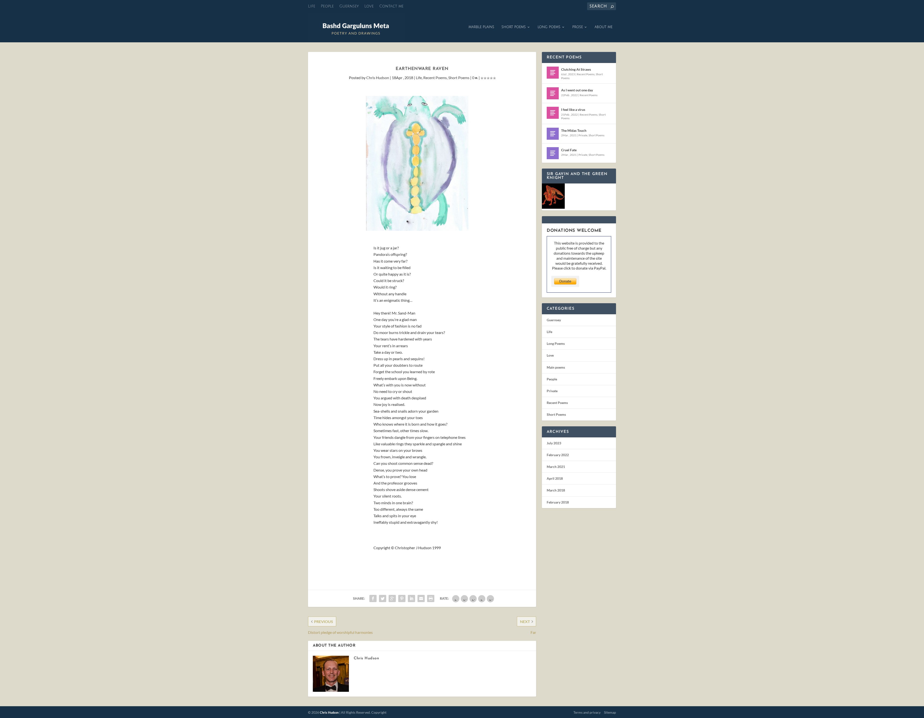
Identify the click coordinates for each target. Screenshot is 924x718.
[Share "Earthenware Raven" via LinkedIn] (411, 598)
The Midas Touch (573, 130)
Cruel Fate (569, 150)
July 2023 (554, 443)
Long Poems (549, 27)
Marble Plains (481, 27)
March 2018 (556, 490)
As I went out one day (577, 90)
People (327, 6)
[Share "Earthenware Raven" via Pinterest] (402, 598)
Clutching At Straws (576, 69)
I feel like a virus (573, 109)
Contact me (391, 6)
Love (369, 6)
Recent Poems (435, 77)
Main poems (556, 367)
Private (582, 135)
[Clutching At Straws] (553, 73)
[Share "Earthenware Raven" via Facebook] (373, 598)
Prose (577, 27)
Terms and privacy (587, 712)
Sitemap (610, 712)
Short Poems (513, 27)
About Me (603, 27)
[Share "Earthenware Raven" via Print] (431, 598)
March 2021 (556, 467)
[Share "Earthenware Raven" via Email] (421, 598)
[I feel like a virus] (553, 113)
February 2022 (558, 455)
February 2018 (558, 502)
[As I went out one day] (553, 93)
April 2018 (555, 478)
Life (311, 6)
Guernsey (349, 6)
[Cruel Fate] (553, 153)
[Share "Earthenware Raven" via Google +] (392, 598)
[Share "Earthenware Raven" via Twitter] (382, 598)
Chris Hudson (377, 77)
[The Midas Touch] (553, 134)
